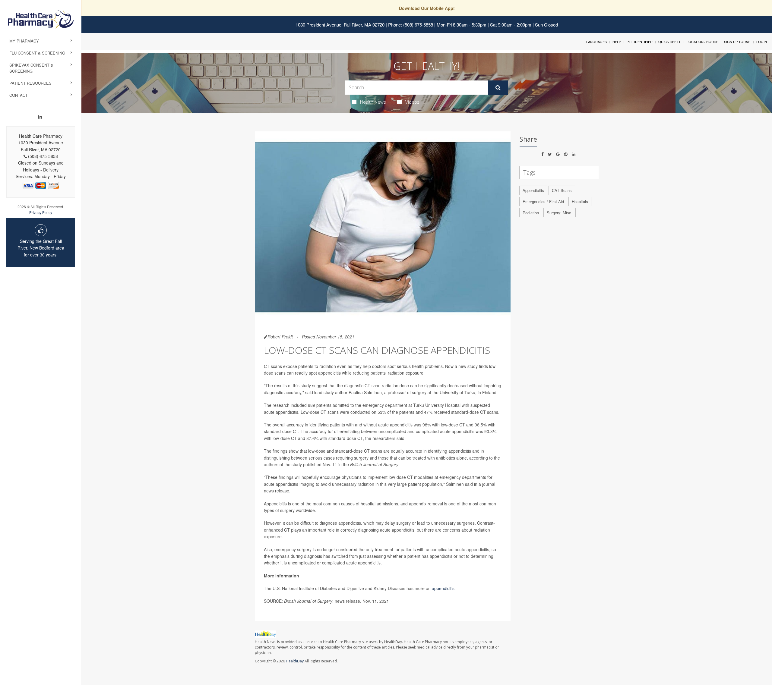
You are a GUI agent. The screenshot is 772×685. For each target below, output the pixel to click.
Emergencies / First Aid (543, 201)
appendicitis (443, 588)
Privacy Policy (40, 212)
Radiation (531, 212)
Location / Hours (702, 41)
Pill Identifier (640, 41)
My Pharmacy (24, 41)
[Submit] (498, 87)
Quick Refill (669, 41)
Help (616, 41)
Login (761, 41)
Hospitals (580, 201)
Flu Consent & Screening (37, 53)
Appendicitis (533, 190)
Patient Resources (30, 83)
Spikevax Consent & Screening (31, 68)
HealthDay (295, 661)
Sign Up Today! (737, 41)
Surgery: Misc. (559, 212)
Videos (412, 102)
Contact (18, 95)
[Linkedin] (40, 117)
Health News (373, 102)
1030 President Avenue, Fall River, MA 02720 (340, 24)
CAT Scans (562, 190)
